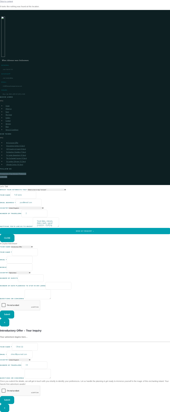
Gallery (8, 118)
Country (4, 273)
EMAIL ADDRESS (8, 203)
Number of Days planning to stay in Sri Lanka (23, 286)
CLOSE (7, 238)
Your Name (6, 252)
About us (9, 109)
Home (7, 106)
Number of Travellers (11, 365)
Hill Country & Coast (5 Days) (16, 149)
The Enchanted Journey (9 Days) (16, 158)
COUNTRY (4, 208)
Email (3, 260)
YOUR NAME (5, 195)
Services (8, 124)
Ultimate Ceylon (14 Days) (14, 164)
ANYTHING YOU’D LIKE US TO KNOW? (16, 226)
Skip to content (6, 1)
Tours (7, 112)
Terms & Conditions (12, 130)
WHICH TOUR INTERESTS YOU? (13, 190)
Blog (7, 127)
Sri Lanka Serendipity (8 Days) (16, 155)
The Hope (9, 115)
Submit (7, 314)
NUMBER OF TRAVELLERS (11, 214)
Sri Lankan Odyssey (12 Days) (16, 161)
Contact (8, 121)
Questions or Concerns (12, 299)
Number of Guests (9, 278)
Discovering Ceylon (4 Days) (15, 146)
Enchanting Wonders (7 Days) (16, 152)
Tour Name (5, 247)
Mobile (3, 267)
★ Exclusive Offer (12, 143)
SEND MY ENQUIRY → (85, 231)
